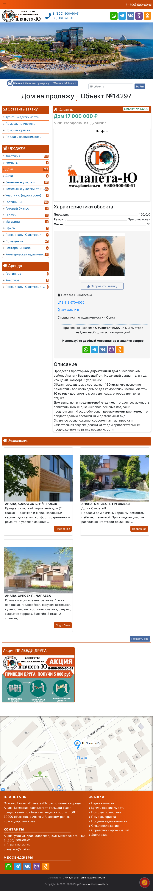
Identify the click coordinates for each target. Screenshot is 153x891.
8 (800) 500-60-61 (139, 5)
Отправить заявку (103, 286)
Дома (18, 83)
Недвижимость (102, 803)
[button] (102, 163)
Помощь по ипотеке (106, 812)
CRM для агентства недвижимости (84, 877)
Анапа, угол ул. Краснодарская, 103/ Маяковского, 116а (44, 836)
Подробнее (63, 528)
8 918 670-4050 (73, 302)
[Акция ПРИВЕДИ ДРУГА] (38, 678)
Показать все (139, 638)
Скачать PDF (70, 310)
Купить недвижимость (107, 808)
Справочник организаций (110, 830)
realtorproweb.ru (98, 884)
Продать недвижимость (109, 821)
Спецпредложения (105, 826)
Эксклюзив (99, 835)
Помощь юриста (103, 817)
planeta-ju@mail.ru (17, 849)
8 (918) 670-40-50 (66, 18)
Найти (140, 86)
